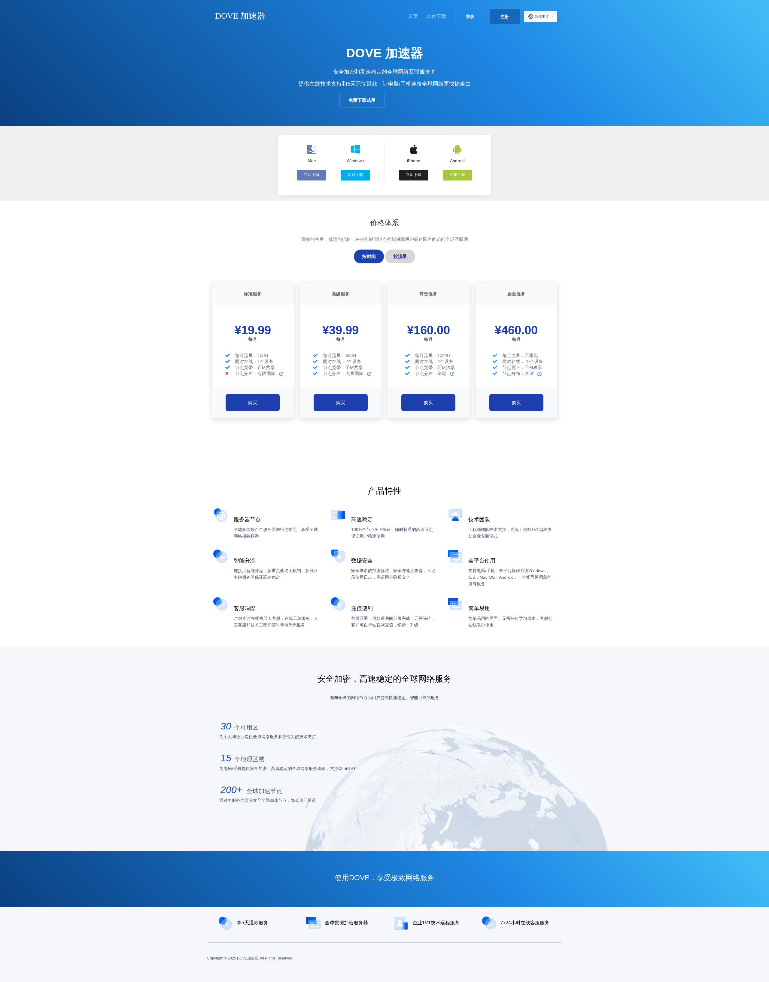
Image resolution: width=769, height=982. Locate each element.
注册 (504, 16)
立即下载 (312, 175)
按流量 (400, 256)
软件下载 (436, 16)
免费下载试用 (361, 100)
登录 (470, 16)
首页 (413, 16)
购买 (252, 402)
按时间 (369, 256)
